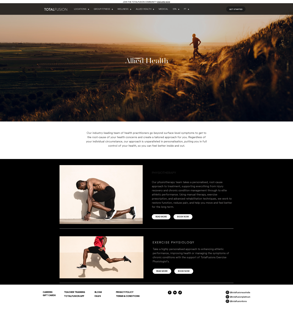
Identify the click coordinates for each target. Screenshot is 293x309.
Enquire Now (163, 2)
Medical (163, 9)
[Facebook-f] (170, 292)
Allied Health (143, 9)
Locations (80, 9)
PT (185, 9)
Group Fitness (102, 9)
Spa (175, 9)
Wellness (123, 9)
